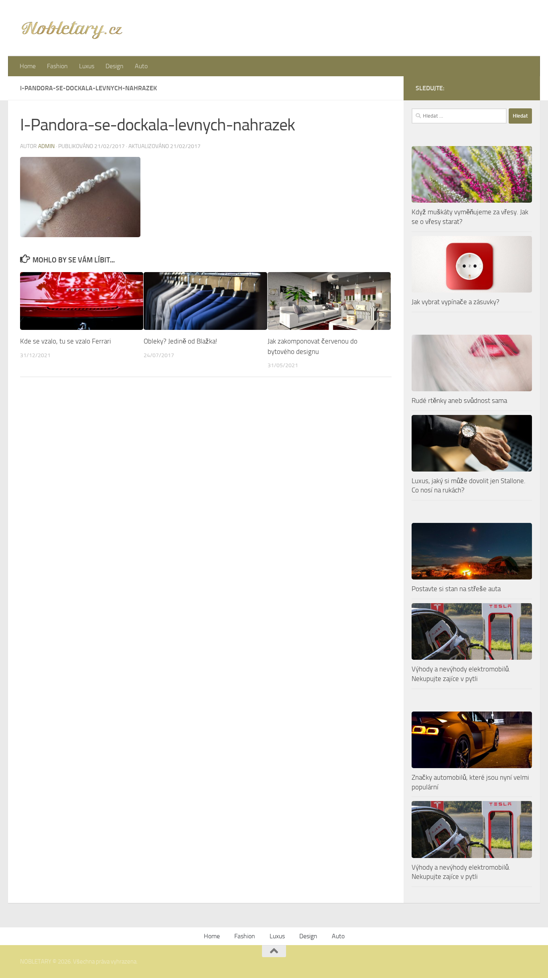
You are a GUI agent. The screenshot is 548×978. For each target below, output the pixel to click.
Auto (141, 66)
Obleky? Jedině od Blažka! (180, 341)
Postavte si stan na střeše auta (456, 589)
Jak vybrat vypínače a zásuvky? (455, 302)
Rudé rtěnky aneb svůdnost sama (459, 400)
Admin (46, 146)
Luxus (86, 66)
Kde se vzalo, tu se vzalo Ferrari (65, 341)
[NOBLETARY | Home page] (72, 28)
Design (115, 66)
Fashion (57, 66)
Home (28, 66)
